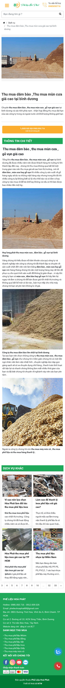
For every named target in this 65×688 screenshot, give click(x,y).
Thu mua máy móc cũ (14, 651)
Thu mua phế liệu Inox (14, 645)
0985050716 (54, 6)
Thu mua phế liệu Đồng (15, 638)
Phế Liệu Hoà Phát (40, 680)
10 (37, 585)
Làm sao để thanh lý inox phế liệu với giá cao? (47, 503)
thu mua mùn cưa (45, 355)
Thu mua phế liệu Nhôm (15, 635)
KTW (40, 683)
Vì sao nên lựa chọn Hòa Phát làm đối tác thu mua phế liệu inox (16, 503)
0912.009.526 (32, 605)
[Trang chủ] (26, 5)
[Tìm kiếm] (60, 14)
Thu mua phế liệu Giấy (14, 648)
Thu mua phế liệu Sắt (14, 642)
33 (55, 585)
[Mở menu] (7, 5)
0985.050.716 (17, 605)
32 (49, 585)
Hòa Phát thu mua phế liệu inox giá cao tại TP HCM (17, 557)
